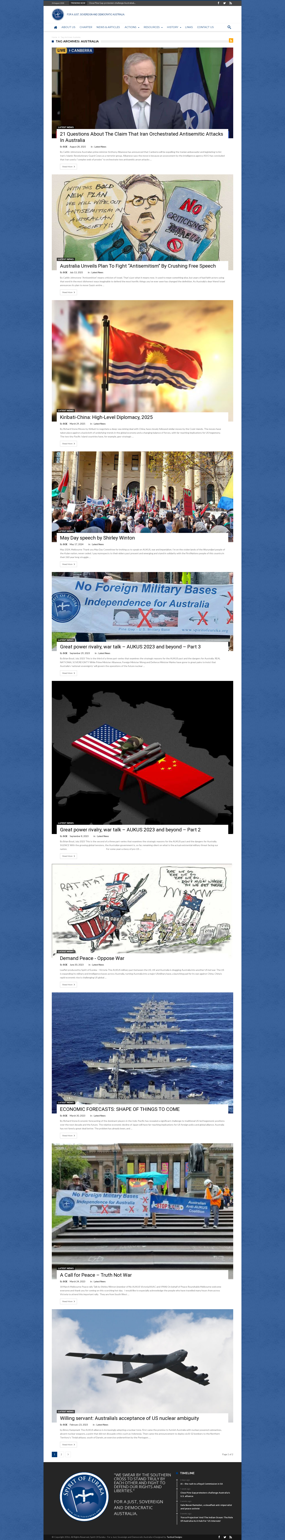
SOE (65, 146)
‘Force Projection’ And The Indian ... (105, 3)
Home (54, 37)
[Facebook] (218, 3)
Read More (67, 166)
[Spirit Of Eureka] (89, 8)
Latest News (66, 127)
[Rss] (230, 3)
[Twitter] (224, 3)
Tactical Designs (174, 1537)
